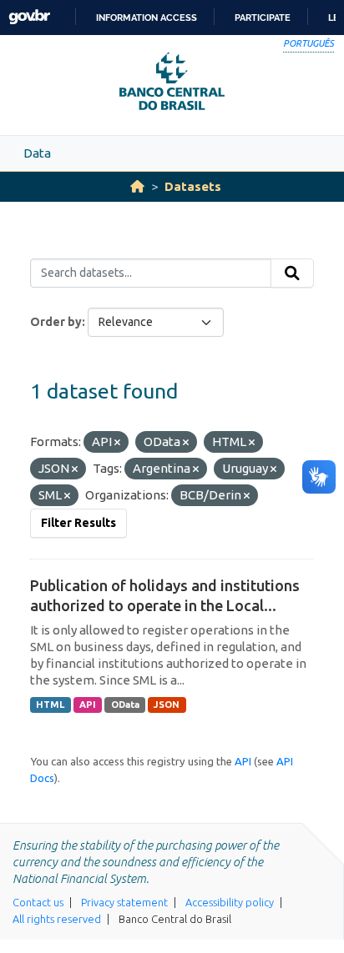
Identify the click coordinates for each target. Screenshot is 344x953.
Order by (56, 322)
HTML (50, 705)
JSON (167, 705)
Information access (146, 17)
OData (125, 705)
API (87, 705)
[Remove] (117, 443)
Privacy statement (124, 902)
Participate (263, 17)
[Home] (137, 186)
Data (37, 153)
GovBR (29, 17)
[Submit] (292, 273)
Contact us (38, 902)
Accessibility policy (229, 902)
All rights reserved (57, 919)
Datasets (192, 186)
